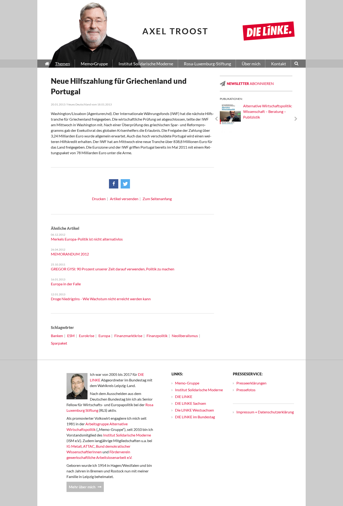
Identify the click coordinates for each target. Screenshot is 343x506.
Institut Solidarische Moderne (127, 435)
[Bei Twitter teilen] (125, 183)
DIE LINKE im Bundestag (195, 417)
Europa (104, 335)
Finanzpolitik (157, 335)
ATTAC (88, 446)
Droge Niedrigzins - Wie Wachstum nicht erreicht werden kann (101, 299)
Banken (57, 335)
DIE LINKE (183, 396)
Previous (216, 119)
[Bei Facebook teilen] (113, 183)
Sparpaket (59, 343)
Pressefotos (246, 389)
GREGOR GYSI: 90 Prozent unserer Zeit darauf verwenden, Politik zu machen (112, 269)
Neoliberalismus (185, 335)
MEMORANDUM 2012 (70, 254)
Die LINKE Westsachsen (194, 410)
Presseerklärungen (251, 383)
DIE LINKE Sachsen (190, 403)
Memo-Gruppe (187, 383)
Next (296, 119)
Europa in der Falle (66, 284)
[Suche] (296, 63)
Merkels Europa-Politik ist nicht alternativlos (87, 239)
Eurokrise (86, 335)
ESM (71, 335)
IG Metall (74, 446)
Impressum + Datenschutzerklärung (265, 412)
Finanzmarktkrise (128, 335)
